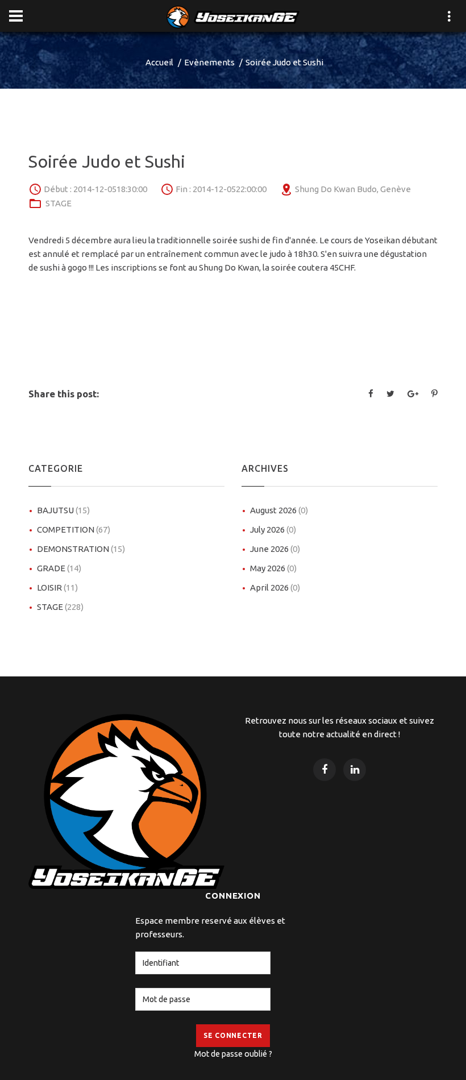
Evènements (209, 62)
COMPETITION (73, 529)
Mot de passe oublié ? (233, 1053)
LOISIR (57, 587)
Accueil (159, 62)
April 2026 (275, 587)
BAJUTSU (63, 510)
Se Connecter (233, 1035)
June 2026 (275, 549)
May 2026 (273, 568)
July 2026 (273, 529)
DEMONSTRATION (81, 549)
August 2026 (279, 510)
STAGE (58, 203)
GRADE (59, 568)
